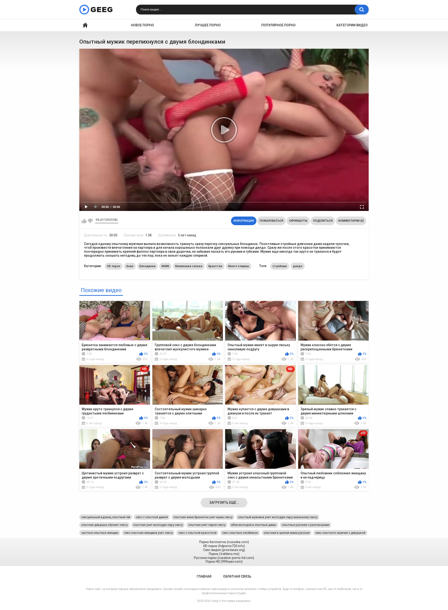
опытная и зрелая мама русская (287, 532)
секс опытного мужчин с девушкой (340, 532)
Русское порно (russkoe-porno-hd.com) (224, 558)
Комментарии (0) (351, 220)
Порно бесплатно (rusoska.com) (224, 542)
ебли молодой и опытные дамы (253, 525)
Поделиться (322, 220)
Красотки (215, 266)
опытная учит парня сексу (206, 525)
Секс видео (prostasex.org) (224, 550)
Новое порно (142, 25)
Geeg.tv (216, 601)
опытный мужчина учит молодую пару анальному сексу (277, 517)
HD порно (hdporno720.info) (224, 546)
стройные (280, 266)
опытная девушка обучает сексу (104, 525)
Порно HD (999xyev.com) (224, 561)
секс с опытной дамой (152, 517)
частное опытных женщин (99, 532)
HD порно (113, 266)
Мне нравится (84, 221)
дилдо (297, 266)
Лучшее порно (208, 25)
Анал (129, 266)
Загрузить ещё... (224, 502)
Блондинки (148, 266)
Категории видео (352, 25)
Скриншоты (298, 220)
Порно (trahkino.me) (224, 554)
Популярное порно (278, 25)
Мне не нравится (90, 221)
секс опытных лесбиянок (240, 532)
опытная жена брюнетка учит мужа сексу (202, 517)
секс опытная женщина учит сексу (148, 532)
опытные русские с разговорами (305, 525)
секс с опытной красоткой (197, 532)
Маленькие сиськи (188, 266)
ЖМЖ (165, 266)
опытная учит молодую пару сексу (158, 525)
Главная (85, 25)
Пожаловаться (271, 220)
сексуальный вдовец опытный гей (105, 517)
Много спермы (238, 266)
